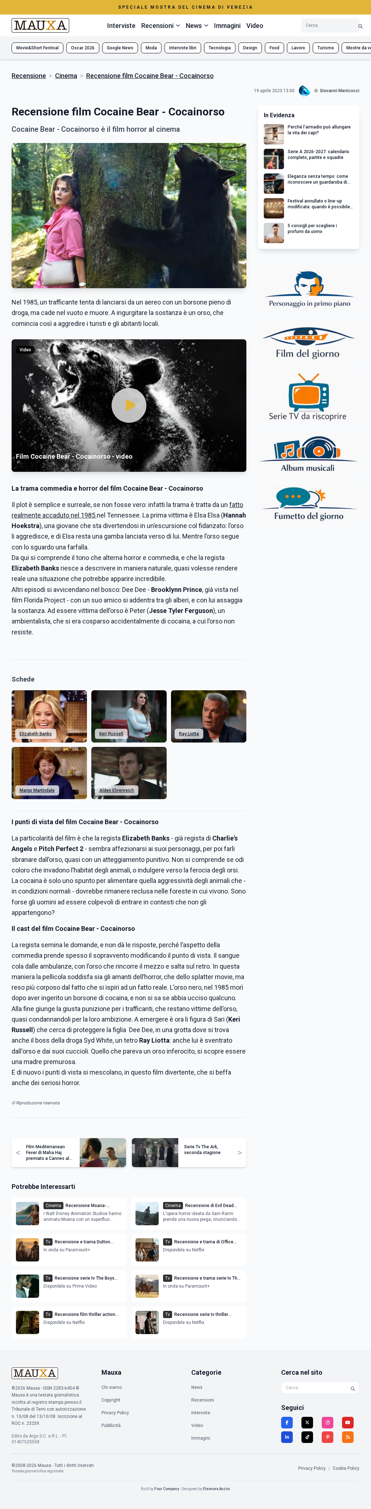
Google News (120, 47)
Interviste (121, 25)
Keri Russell (111, 733)
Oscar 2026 (83, 47)
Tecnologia (220, 47)
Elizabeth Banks (36, 733)
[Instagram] (327, 1422)
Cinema (66, 75)
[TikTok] (307, 1437)
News (197, 1387)
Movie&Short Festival (37, 47)
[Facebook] (287, 1422)
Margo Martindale (37, 790)
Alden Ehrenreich (116, 790)
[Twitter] (307, 1422)
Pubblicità (111, 1425)
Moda (151, 47)
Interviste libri (182, 47)
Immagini (227, 25)
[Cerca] (360, 25)
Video (254, 25)
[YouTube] (348, 1422)
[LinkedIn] (287, 1437)
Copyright (110, 1400)
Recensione (29, 75)
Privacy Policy (115, 1412)
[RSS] (348, 1437)
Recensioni (202, 1400)
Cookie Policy (346, 1468)
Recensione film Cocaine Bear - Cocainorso (150, 75)
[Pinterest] (327, 1437)
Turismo (325, 47)
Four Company (166, 1489)
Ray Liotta (189, 733)
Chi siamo (111, 1387)
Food (274, 47)
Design (250, 47)
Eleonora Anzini (216, 1489)
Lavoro (298, 47)
